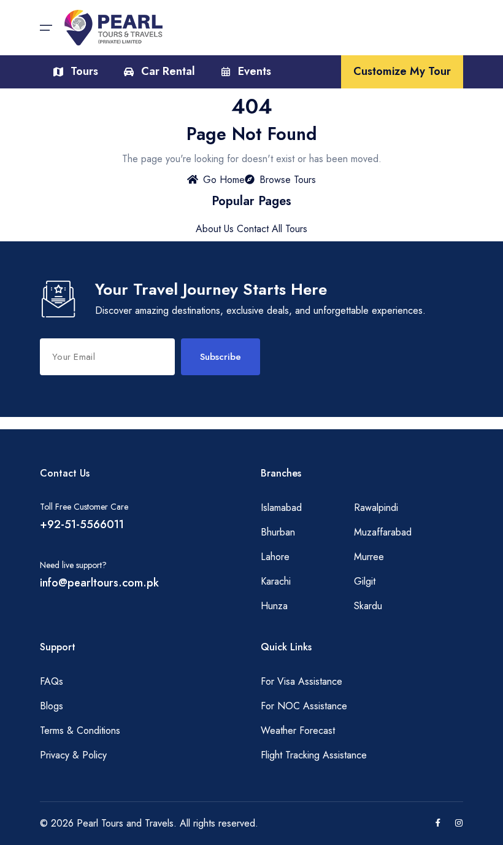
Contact (253, 229)
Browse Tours (287, 180)
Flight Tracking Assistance (314, 755)
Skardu (368, 606)
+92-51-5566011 (82, 524)
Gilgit (364, 581)
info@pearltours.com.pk (99, 583)
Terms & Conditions (80, 730)
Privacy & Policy (73, 755)
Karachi (276, 581)
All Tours (289, 229)
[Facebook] (438, 823)
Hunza (274, 606)
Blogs (51, 706)
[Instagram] (458, 823)
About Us (215, 229)
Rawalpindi (376, 507)
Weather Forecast (298, 730)
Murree (369, 557)
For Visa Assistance (301, 681)
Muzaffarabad (383, 532)
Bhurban (278, 532)
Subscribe (220, 357)
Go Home (224, 180)
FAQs (51, 681)
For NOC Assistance (304, 706)
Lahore (275, 557)
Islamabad (281, 507)
